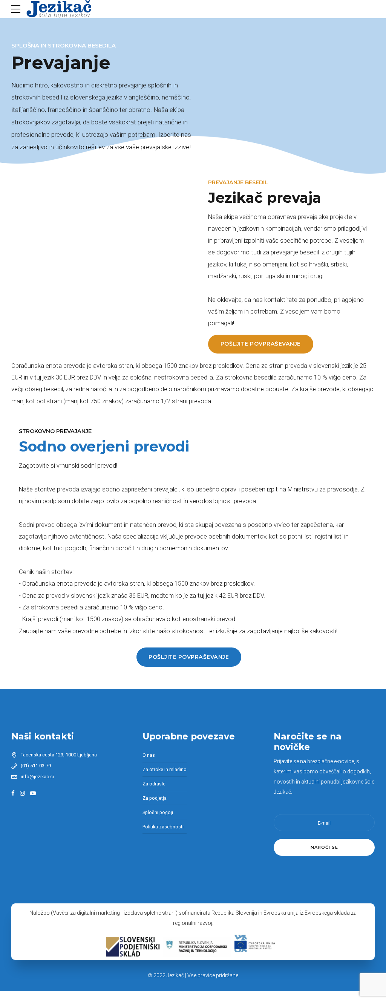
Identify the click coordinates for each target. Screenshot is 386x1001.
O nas (148, 755)
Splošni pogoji (157, 812)
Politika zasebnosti (163, 827)
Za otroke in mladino (164, 769)
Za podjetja (154, 798)
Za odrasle (153, 784)
